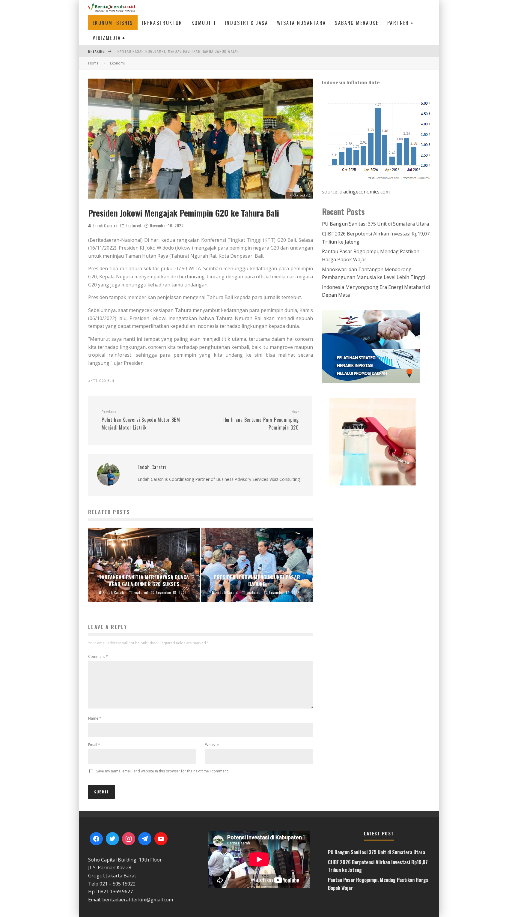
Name (94, 718)
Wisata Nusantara (301, 22)
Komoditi (204, 22)
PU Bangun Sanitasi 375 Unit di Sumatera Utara (375, 223)
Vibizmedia (107, 37)
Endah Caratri (104, 225)
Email (94, 744)
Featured (133, 225)
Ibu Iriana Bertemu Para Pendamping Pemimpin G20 (261, 420)
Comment (98, 656)
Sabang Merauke (356, 22)
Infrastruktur (162, 22)
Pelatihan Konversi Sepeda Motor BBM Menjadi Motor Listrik (141, 420)
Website (212, 744)
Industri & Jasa (246, 22)
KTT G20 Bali (102, 380)
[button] (379, 441)
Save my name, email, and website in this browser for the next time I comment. (162, 771)
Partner (398, 22)
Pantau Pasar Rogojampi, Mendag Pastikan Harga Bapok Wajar (178, 51)
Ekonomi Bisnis (113, 22)
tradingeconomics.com (364, 191)
